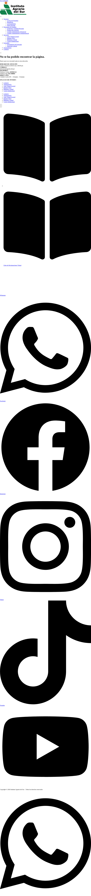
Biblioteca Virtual (12, 40)
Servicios (6, 35)
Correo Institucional (9, 91)
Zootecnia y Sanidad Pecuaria (15, 28)
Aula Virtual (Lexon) (13, 36)
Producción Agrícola (13, 30)
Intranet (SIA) (11, 38)
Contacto (6, 49)
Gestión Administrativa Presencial (16, 32)
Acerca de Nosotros (12, 20)
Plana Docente (11, 25)
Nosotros (6, 19)
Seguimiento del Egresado (14, 44)
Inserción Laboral (12, 46)
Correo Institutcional (13, 41)
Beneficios (10, 22)
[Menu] (0, 16)
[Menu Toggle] (1, 105)
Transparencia (7, 48)
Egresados (6, 43)
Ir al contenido (4, 1)
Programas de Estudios (10, 27)
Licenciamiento (11, 24)
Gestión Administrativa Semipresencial (18, 33)
